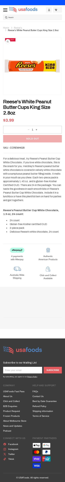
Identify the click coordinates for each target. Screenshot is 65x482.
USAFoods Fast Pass (13, 391)
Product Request (11, 411)
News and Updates (12, 426)
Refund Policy (39, 406)
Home (6, 27)
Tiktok (11, 459)
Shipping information (42, 411)
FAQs (35, 391)
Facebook (13, 444)
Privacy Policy (32, 377)
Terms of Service (40, 416)
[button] (57, 10)
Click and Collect (11, 401)
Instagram (13, 449)
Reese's (18, 27)
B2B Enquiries (10, 406)
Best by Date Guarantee (44, 401)
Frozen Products (11, 416)
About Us (7, 396)
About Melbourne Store (14, 421)
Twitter (11, 454)
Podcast (7, 431)
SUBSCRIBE (52, 370)
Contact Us (38, 396)
